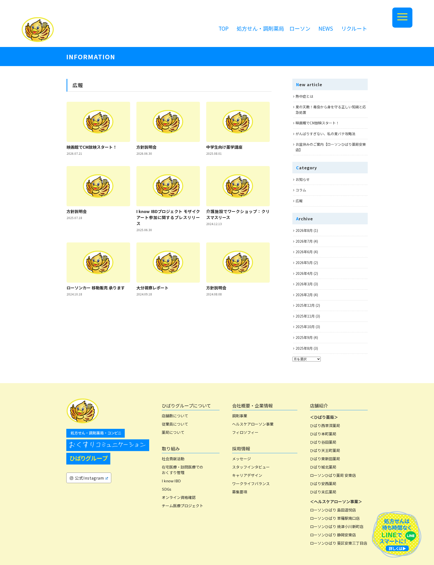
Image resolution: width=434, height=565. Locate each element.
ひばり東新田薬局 (325, 458)
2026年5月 (304, 262)
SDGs (166, 489)
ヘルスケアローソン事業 (253, 424)
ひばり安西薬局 (323, 483)
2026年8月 (304, 230)
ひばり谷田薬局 (323, 442)
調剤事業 (239, 415)
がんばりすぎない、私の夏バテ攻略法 (325, 133)
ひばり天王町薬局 (325, 450)
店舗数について (175, 415)
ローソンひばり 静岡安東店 (333, 534)
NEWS (325, 28)
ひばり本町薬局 (323, 433)
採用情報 (241, 448)
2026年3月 (304, 283)
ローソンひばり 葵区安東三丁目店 (338, 543)
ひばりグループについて (186, 405)
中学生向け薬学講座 (224, 147)
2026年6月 (304, 251)
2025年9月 (304, 337)
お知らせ (303, 179)
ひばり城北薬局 (323, 467)
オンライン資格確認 (179, 497)
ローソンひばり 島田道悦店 (333, 509)
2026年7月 (304, 241)
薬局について (173, 432)
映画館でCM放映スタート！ (92, 147)
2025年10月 (305, 326)
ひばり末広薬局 (323, 491)
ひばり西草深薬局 (325, 425)
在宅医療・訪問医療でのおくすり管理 (182, 469)
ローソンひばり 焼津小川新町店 (336, 526)
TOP (224, 28)
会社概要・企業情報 (252, 405)
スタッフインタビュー (251, 467)
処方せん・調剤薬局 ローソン (273, 28)
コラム (301, 189)
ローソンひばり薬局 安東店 (333, 475)
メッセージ (241, 458)
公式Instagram (89, 478)
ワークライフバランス (251, 483)
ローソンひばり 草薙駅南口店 (335, 518)
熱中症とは (304, 96)
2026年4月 (304, 273)
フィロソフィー (245, 432)
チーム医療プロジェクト (182, 505)
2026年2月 (304, 294)
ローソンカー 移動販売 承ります (96, 288)
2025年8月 (304, 348)
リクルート (354, 28)
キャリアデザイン (247, 475)
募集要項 (239, 491)
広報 (299, 200)
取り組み (171, 448)
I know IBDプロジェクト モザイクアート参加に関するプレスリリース (168, 217)
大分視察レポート (152, 288)
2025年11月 (305, 316)
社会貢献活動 (173, 458)
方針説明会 (146, 147)
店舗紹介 (319, 405)
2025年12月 (305, 305)
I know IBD (171, 480)
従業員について (175, 424)
